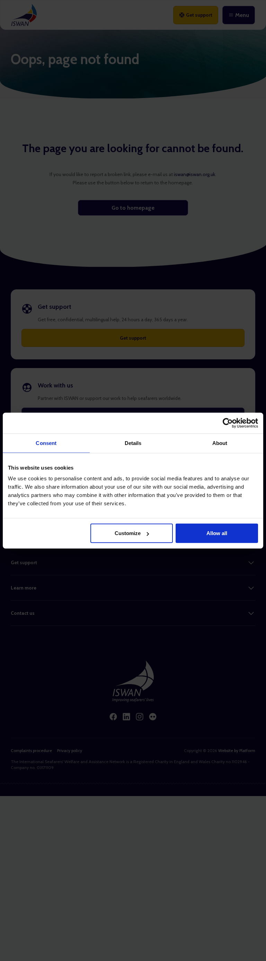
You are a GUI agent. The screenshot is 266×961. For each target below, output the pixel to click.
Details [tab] (133, 443)
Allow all (216, 533)
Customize (128, 533)
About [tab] (220, 443)
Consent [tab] (46, 443)
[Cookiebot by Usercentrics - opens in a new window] (227, 423)
